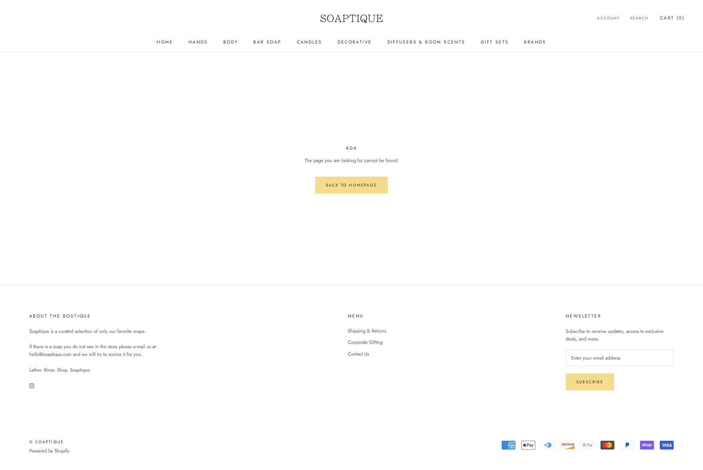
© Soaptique (46, 442)
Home (165, 42)
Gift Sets (495, 42)
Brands (535, 42)
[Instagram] (31, 385)
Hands (198, 42)
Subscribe (589, 382)
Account (608, 18)
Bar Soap (267, 42)
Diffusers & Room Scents (426, 42)
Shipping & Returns (367, 330)
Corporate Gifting (365, 342)
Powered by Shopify (49, 450)
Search (639, 18)
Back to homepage (351, 185)
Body (230, 42)
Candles (309, 42)
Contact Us (358, 353)
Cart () (672, 18)
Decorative (355, 42)
